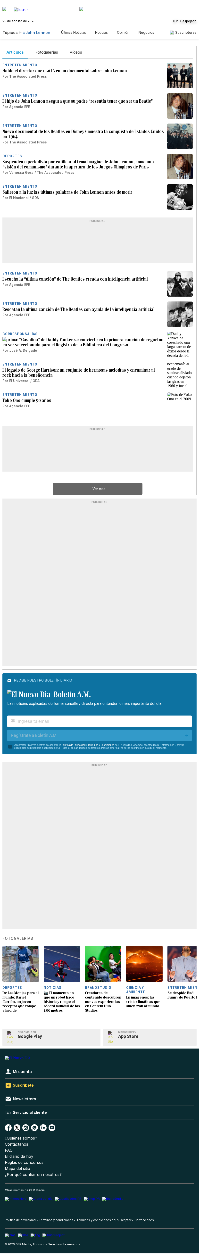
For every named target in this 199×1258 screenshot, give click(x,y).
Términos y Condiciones (101, 745)
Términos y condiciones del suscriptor (103, 1220)
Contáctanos (16, 1144)
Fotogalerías (17, 938)
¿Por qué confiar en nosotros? (33, 1174)
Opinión (123, 32)
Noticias (101, 32)
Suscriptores (186, 32)
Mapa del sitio (17, 1168)
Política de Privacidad (74, 745)
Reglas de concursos (24, 1162)
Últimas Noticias (73, 32)
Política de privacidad (20, 1220)
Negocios (146, 32)
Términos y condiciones (56, 1220)
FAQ (9, 1150)
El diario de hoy (19, 1156)
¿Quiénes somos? (21, 1138)
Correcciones (144, 1220)
